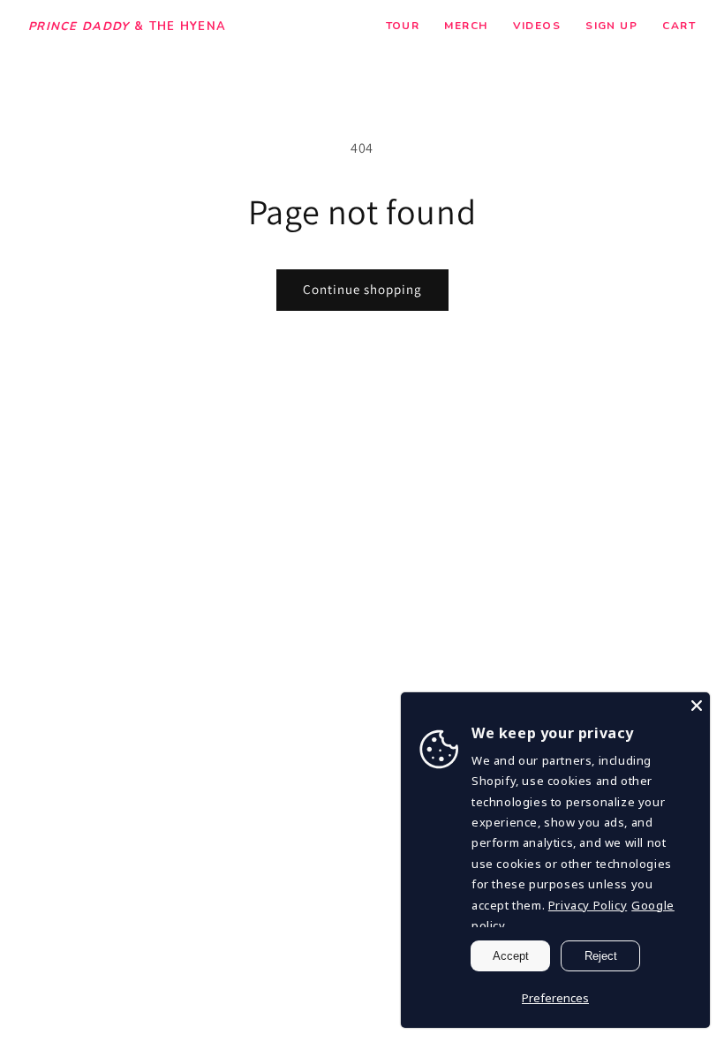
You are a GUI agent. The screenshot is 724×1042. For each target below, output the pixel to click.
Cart (679, 26)
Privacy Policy (587, 905)
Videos (537, 26)
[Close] (696, 705)
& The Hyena (127, 27)
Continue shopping (362, 289)
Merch (465, 26)
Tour (403, 26)
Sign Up (611, 26)
